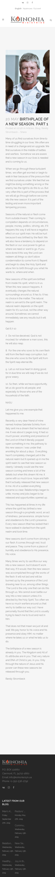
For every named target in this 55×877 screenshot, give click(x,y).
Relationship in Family (8, 843)
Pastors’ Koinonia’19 (21, 811)
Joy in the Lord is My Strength (21, 861)
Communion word (21, 825)
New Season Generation (21, 843)
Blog (37, 128)
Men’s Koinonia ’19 (8, 811)
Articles (30, 128)
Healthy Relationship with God (8, 861)
